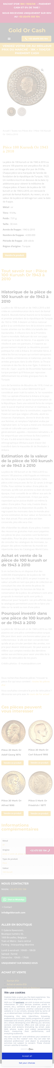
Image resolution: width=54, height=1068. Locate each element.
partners (20, 1002)
